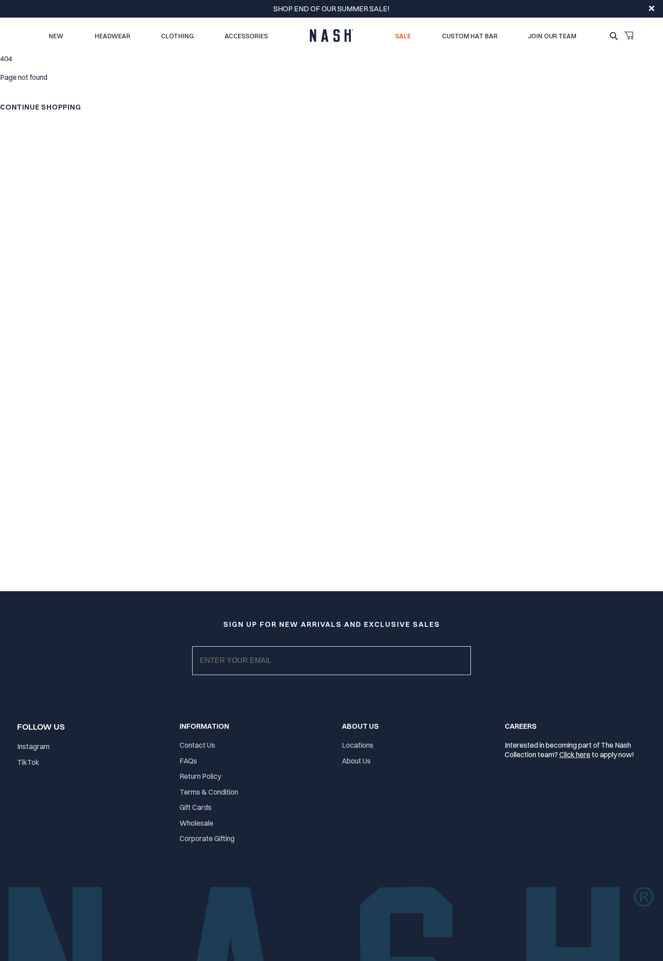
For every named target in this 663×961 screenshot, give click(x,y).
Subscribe (339, 669)
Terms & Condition (209, 791)
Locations (357, 744)
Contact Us (197, 744)
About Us (356, 760)
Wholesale (196, 823)
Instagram (33, 746)
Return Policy (200, 776)
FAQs (188, 760)
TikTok (28, 762)
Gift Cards (196, 807)
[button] (628, 35)
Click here (574, 754)
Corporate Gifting (207, 838)
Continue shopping (40, 106)
